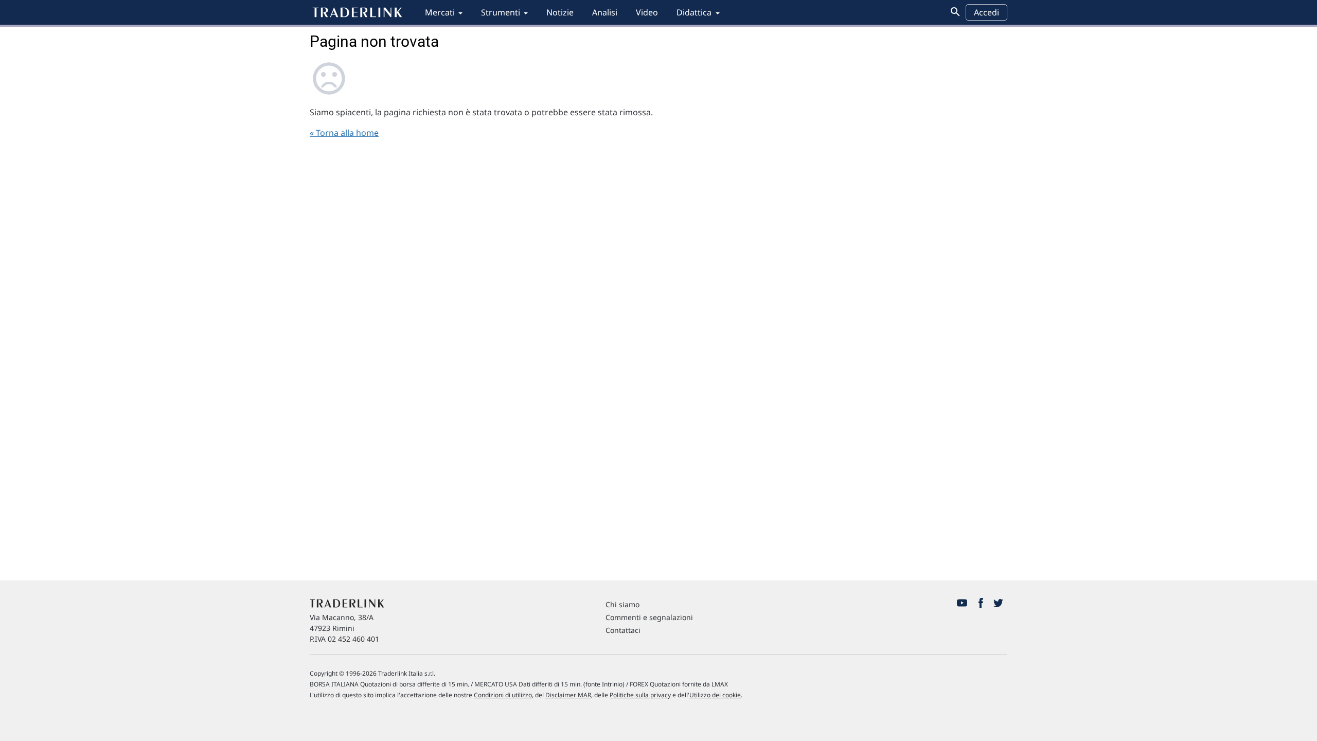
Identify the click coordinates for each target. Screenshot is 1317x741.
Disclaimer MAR (568, 695)
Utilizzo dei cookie (715, 695)
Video (647, 12)
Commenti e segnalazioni (649, 617)
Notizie (560, 12)
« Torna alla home (344, 132)
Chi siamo (622, 604)
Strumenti (500, 12)
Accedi (986, 12)
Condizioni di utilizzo (503, 695)
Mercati (440, 12)
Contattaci (623, 630)
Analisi (604, 12)
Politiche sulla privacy (640, 695)
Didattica (694, 12)
